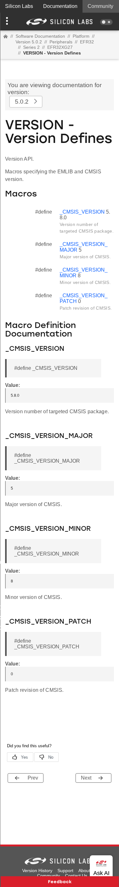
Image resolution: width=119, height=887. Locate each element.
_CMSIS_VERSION (82, 212)
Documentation (60, 6)
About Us (87, 870)
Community (100, 6)
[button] (9, 21)
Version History (37, 870)
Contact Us (76, 875)
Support (65, 870)
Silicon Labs (19, 6)
